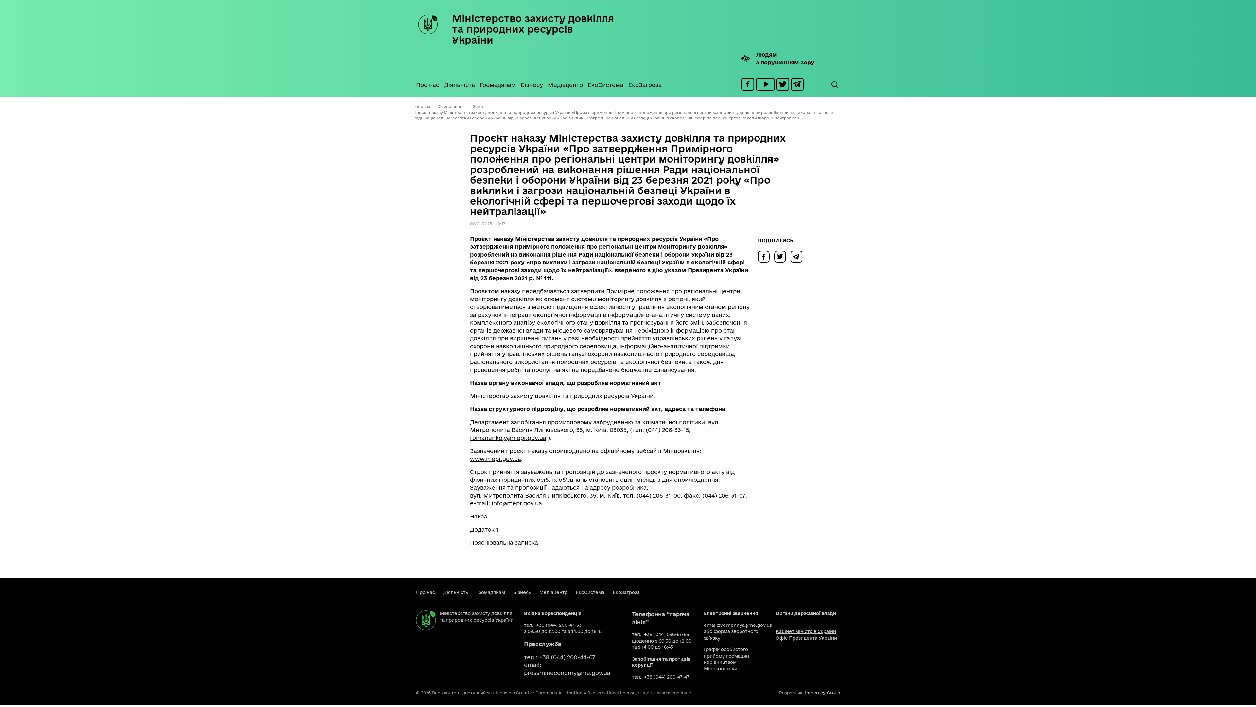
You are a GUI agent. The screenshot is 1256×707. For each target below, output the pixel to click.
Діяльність (459, 85)
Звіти (478, 106)
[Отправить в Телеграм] (798, 256)
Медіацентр (565, 85)
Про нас (427, 85)
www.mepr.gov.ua (495, 459)
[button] (834, 84)
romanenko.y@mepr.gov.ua (508, 438)
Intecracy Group (822, 692)
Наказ (478, 516)
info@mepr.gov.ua (517, 503)
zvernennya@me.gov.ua (745, 625)
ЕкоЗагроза (645, 85)
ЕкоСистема (605, 85)
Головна (421, 106)
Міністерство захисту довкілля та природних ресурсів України (533, 29)
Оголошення (452, 106)
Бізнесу (532, 85)
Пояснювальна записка (504, 542)
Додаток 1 (484, 529)
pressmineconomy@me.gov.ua (567, 673)
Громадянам (498, 85)
